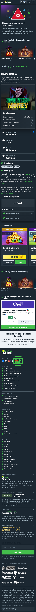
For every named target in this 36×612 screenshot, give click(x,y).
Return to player (11, 132)
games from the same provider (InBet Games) (15, 67)
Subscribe (18, 552)
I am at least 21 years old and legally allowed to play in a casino (19, 557)
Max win (9, 148)
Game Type (9, 140)
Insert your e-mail (8, 545)
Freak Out (24, 58)
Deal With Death (6, 59)
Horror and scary (7, 166)
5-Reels (16, 166)
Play (20, 262)
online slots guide (7, 193)
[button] (33, 132)
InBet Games (29, 174)
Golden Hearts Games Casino (14, 310)
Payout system (10, 156)
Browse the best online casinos (18, 327)
